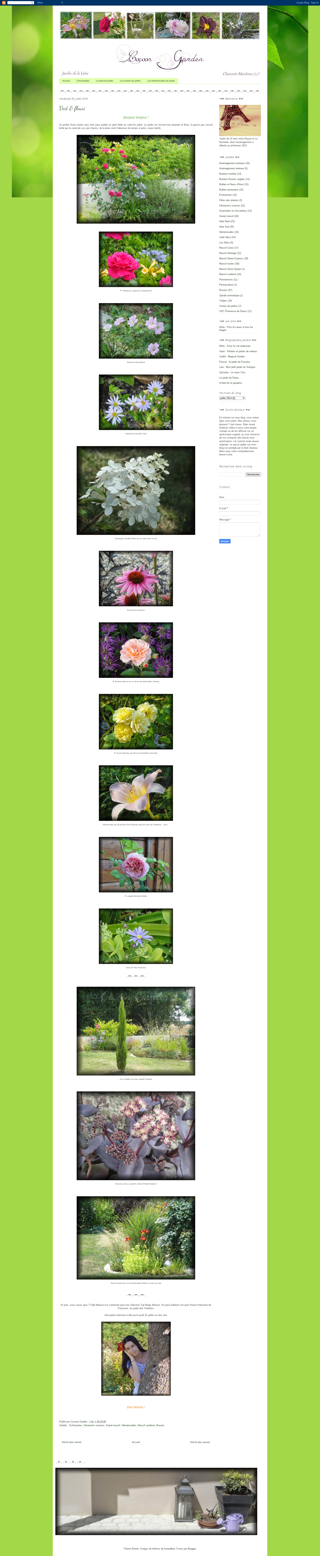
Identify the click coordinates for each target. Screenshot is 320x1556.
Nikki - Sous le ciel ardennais (235, 346)
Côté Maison (97, 1305)
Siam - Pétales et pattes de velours (238, 351)
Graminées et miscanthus (233, 210)
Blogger (192, 1548)
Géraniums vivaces (94, 1425)
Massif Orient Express (231, 258)
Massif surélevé (146, 1425)
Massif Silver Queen (230, 269)
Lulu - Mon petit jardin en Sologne (237, 367)
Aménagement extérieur (232, 163)
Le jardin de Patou (229, 377)
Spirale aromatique (229, 295)
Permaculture (226, 284)
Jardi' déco (225, 237)
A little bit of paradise (230, 383)
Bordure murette (227, 173)
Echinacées (75, 1425)
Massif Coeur (226, 247)
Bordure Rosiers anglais (232, 179)
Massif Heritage (227, 253)
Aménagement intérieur (231, 168)
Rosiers (160, 1425)
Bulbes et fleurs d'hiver (231, 184)
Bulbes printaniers (229, 189)
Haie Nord (224, 221)
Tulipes (223, 300)
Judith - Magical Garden (232, 356)
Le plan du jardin (104, 81)
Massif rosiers (226, 263)
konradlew (169, 1548)
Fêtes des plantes (229, 200)
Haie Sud (224, 226)
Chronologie (83, 81)
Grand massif (113, 1425)
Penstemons (226, 279)
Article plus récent (71, 1442)
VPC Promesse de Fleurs (233, 311)
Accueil (66, 81)
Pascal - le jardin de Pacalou (234, 361)
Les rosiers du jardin (130, 81)
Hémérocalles (129, 1425)
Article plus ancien (200, 1442)
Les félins (224, 242)
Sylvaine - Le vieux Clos (232, 372)
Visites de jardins (228, 306)
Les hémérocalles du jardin (161, 81)
